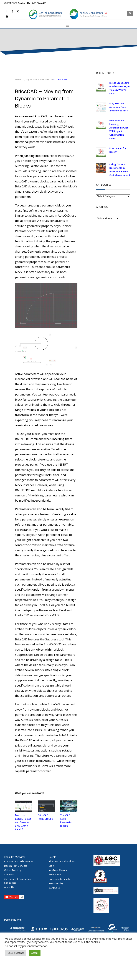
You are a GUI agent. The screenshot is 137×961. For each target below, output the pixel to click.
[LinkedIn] (7, 11)
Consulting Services (15, 856)
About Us (9, 887)
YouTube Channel (58, 870)
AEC (55, 79)
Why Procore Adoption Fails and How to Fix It (118, 107)
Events (52, 856)
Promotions (55, 874)
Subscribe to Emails (59, 879)
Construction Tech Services (19, 861)
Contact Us (23, 3)
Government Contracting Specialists (17, 880)
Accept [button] (34, 952)
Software (9, 874)
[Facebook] (12, 11)
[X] (17, 11)
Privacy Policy (56, 883)
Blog (51, 865)
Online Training (12, 870)
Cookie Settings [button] (15, 952)
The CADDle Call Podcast (62, 861)
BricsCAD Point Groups (45, 816)
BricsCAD (62, 79)
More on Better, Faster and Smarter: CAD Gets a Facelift (23, 822)
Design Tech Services (15, 865)
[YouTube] (7, 16)
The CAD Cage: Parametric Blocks (66, 820)
